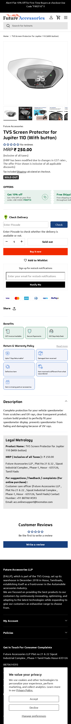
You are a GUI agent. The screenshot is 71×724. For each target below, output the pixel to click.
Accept (34, 698)
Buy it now (35, 251)
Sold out (47, 241)
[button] (58, 17)
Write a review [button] (35, 544)
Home (6, 36)
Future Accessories (13, 126)
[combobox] (35, 25)
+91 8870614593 (27, 497)
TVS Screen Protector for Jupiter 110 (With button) (35, 36)
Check (59, 224)
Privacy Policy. (24, 690)
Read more (62, 346)
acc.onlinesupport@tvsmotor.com (33, 501)
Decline (34, 707)
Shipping (21, 171)
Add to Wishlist (37, 260)
